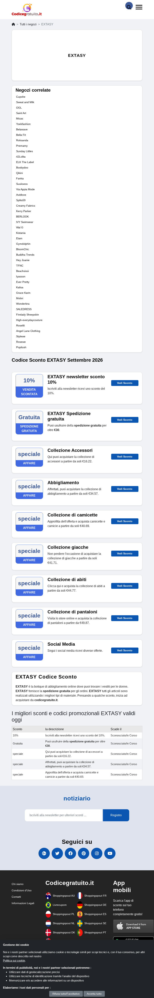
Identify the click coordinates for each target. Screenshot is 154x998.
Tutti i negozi (28, 24)
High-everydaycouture (29, 320)
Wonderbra (22, 303)
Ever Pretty (22, 281)
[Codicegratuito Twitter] (57, 853)
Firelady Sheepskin (27, 314)
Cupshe (20, 96)
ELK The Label (25, 162)
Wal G (19, 227)
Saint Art (21, 113)
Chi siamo (17, 884)
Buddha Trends (25, 254)
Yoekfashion (23, 123)
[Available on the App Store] (133, 926)
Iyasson (20, 276)
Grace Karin (23, 292)
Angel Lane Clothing (28, 330)
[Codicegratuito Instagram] (96, 853)
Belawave (22, 129)
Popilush (21, 347)
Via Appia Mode (25, 189)
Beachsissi (22, 271)
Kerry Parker (23, 211)
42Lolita (21, 156)
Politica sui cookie (14, 960)
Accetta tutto (94, 993)
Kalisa (19, 287)
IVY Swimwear (24, 221)
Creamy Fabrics (25, 205)
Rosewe (21, 341)
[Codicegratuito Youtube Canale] (110, 853)
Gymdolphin (23, 243)
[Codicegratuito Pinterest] (83, 853)
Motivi (19, 298)
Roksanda (22, 140)
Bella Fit (21, 134)
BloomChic (22, 249)
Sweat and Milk (25, 102)
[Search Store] (129, 5)
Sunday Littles (24, 151)
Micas (19, 118)
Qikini (19, 172)
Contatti (16, 896)
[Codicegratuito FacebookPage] (70, 853)
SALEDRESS (24, 309)
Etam (19, 238)
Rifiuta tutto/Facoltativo (66, 993)
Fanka (20, 178)
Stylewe (20, 336)
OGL (19, 107)
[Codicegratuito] (27, 9)
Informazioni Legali (23, 903)
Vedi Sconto (124, 382)
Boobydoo (22, 167)
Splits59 (21, 200)
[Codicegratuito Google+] (44, 853)
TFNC (19, 265)
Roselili (20, 325)
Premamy (22, 145)
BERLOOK (22, 216)
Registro (116, 815)
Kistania (21, 232)
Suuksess (22, 183)
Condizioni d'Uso (22, 890)
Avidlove (21, 194)
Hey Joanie (22, 260)
